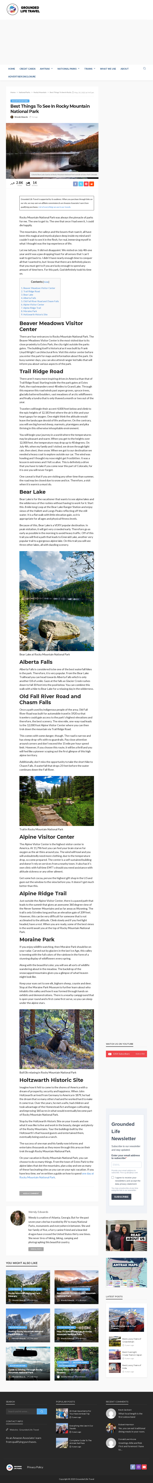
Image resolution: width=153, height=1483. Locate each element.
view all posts (36, 1249)
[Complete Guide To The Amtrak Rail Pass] (62, 1443)
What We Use (108, 68)
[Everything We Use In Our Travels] (126, 1320)
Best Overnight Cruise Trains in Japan (132, 1353)
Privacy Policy (35, 1467)
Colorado (15, 1289)
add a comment (31, 1193)
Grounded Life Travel (29, 1429)
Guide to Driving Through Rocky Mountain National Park (25, 1371)
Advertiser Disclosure (22, 76)
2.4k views (34, 1377)
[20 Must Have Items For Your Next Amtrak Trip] (62, 1413)
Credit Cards (27, 68)
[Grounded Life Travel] (24, 9)
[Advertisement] (76, 42)
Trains (88, 68)
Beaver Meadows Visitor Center (38, 288)
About (125, 68)
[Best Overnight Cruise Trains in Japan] (115, 1354)
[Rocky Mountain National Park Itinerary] (28, 1287)
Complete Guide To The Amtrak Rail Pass (80, 1441)
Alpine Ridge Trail (31, 307)
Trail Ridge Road (30, 291)
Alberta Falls (28, 298)
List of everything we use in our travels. (55, 207)
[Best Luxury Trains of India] (115, 1368)
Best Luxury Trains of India (131, 1366)
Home (11, 68)
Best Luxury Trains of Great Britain (131, 1340)
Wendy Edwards (21, 117)
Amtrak (45, 68)
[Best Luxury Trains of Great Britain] (115, 1341)
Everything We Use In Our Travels (123, 1327)
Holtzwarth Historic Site (34, 314)
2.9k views (34, 1300)
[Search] (144, 68)
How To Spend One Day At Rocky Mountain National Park (74, 1333)
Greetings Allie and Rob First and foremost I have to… (131, 1446)
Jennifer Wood (67, 1377)
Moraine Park (29, 311)
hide (46, 281)
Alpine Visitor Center (32, 304)
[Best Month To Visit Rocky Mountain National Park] (77, 1287)
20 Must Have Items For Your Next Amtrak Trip (80, 1412)
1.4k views (82, 1300)
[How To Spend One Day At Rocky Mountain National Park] (77, 1325)
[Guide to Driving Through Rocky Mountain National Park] (28, 1364)
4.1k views (81, 1377)
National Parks (67, 68)
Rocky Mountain (20, 101)
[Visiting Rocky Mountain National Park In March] (28, 1325)
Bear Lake (27, 294)
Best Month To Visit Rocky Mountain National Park (76, 1294)
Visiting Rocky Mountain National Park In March (25, 1333)
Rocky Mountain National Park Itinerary (24, 1294)
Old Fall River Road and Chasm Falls (40, 301)
